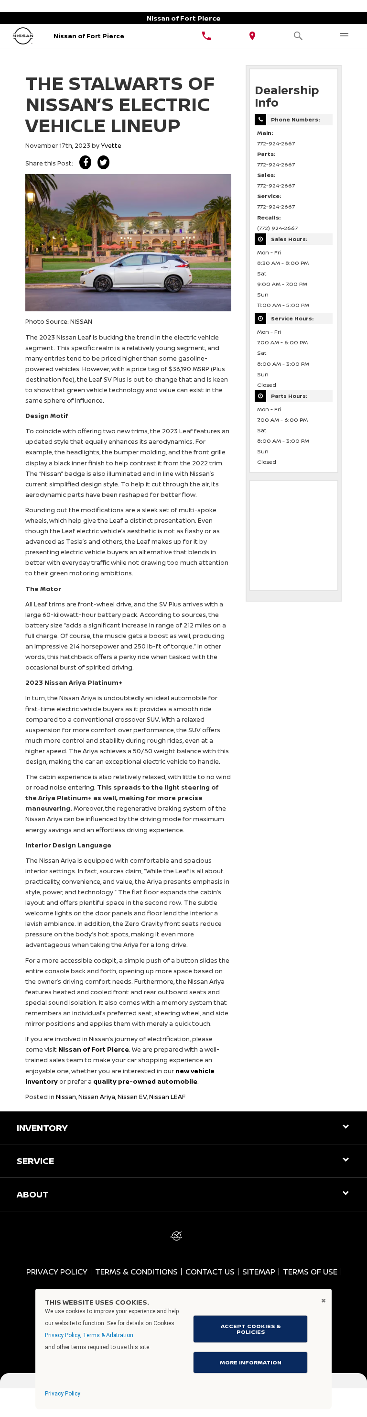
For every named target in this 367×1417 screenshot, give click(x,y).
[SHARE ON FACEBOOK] (85, 162)
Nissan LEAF (167, 1096)
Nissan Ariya (96, 1096)
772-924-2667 (276, 143)
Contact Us (210, 1271)
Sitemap (258, 1271)
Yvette (111, 145)
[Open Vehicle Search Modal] (298, 36)
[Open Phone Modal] (206, 36)
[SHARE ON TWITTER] (103, 162)
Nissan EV (132, 1096)
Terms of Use (310, 1271)
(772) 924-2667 (277, 228)
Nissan (66, 1096)
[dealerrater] (176, 1236)
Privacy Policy (56, 1271)
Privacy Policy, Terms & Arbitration (89, 1335)
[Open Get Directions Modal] (252, 36)
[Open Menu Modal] (344, 36)
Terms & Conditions (136, 1271)
